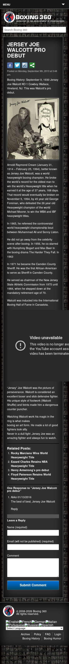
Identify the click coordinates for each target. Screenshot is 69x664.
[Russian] (32, 624)
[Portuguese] (15, 624)
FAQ (47, 634)
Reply (14, 509)
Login (57, 634)
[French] (25, 621)
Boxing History (31, 638)
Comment (13, 555)
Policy (37, 634)
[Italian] (51, 621)
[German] (39, 621)
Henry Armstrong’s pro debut (30, 470)
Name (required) (17, 527)
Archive (25, 634)
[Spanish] (46, 624)
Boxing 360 (40, 611)
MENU (6, 4)
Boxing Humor (52, 638)
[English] (12, 621)
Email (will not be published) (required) (30, 541)
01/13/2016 (24, 497)
